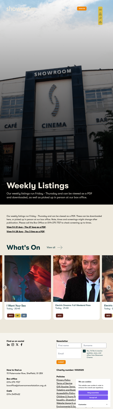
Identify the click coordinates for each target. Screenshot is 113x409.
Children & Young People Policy (71, 396)
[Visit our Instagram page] (12, 344)
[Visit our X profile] (17, 344)
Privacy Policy (63, 380)
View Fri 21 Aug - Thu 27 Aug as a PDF (26, 227)
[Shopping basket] (100, 22)
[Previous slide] (4, 287)
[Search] (100, 18)
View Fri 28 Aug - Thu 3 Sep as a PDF (26, 231)
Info (13, 316)
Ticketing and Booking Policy (70, 390)
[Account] (100, 14)
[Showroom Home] (21, 8)
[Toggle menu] (100, 9)
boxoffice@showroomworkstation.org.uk (26, 385)
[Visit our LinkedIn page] (8, 344)
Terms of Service (64, 383)
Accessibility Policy (65, 393)
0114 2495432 (13, 394)
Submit (61, 362)
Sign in (82, 9)
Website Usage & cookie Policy (71, 403)
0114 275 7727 (13, 382)
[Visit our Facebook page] (21, 344)
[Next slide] (108, 287)
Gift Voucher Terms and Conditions (73, 386)
